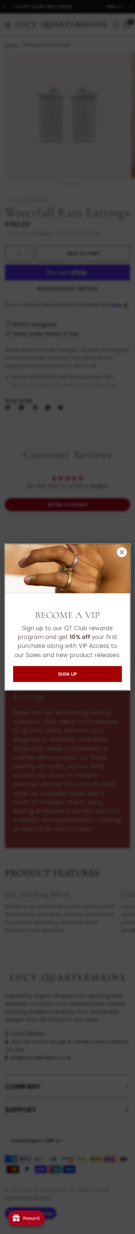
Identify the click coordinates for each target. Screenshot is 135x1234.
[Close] (122, 552)
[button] (67, 674)
